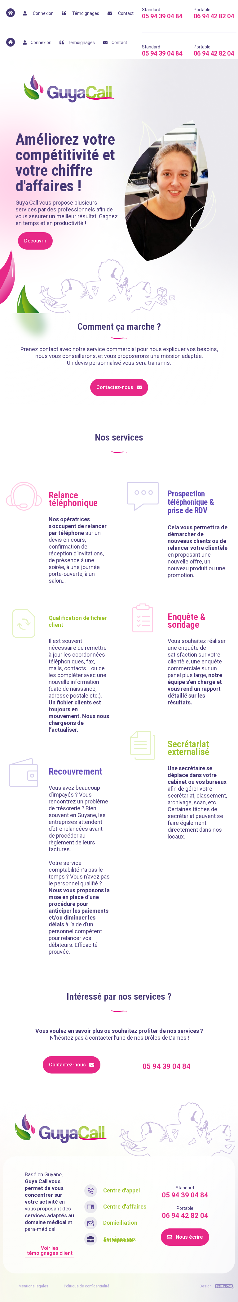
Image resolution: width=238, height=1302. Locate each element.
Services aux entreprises (119, 1239)
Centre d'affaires (125, 1206)
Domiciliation (120, 1222)
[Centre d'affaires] (90, 1206)
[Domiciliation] (90, 1223)
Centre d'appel (121, 1190)
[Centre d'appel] (90, 1190)
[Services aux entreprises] (90, 1239)
